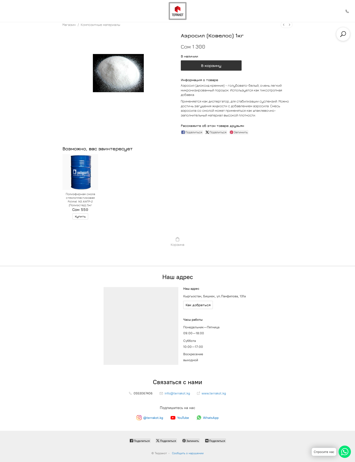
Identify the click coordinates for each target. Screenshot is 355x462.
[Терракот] (177, 11)
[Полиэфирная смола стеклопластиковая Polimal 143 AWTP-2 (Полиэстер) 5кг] (80, 172)
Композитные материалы (100, 24)
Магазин (69, 24)
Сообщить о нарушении (188, 453)
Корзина (177, 244)
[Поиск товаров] (343, 34)
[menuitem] (284, 25)
